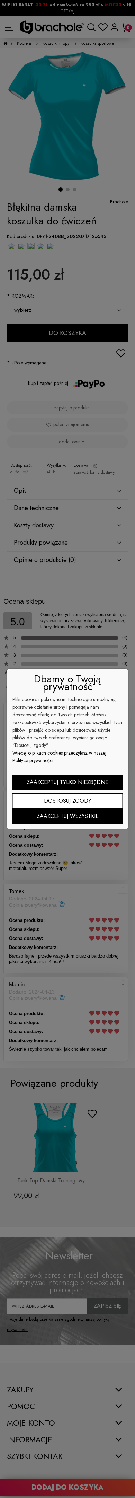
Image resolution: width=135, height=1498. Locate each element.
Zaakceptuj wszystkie (68, 816)
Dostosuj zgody (67, 801)
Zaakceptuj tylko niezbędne (67, 782)
